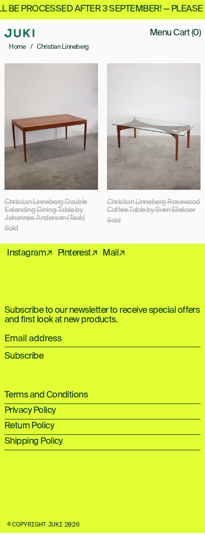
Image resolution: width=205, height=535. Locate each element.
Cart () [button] (187, 32)
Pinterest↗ (78, 253)
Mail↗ (113, 253)
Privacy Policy (29, 410)
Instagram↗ (30, 253)
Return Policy (29, 425)
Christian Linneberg (63, 47)
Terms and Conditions (46, 395)
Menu (161, 32)
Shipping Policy (33, 441)
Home (17, 47)
